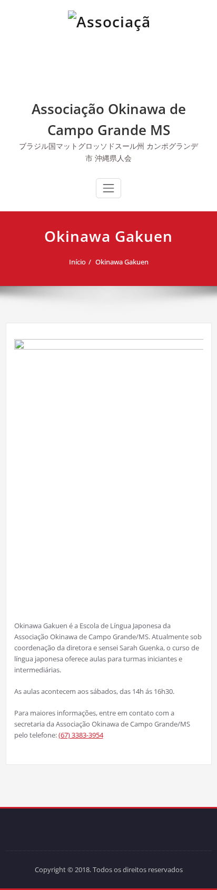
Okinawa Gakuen (122, 262)
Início (77, 262)
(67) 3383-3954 (80, 735)
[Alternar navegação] (108, 188)
